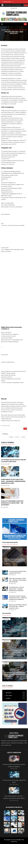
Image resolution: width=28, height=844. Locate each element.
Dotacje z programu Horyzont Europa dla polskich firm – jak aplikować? (12, 503)
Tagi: (25, 428)
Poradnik (5, 663)
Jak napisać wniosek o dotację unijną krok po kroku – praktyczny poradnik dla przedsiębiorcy (18, 597)
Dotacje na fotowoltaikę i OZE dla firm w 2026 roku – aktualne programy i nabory (18, 606)
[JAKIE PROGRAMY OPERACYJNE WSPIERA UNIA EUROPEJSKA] (14, 529)
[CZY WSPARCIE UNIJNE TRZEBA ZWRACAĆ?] (14, 19)
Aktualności (6, 548)
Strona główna (5, 29)
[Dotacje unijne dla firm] (14, 714)
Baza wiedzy (9, 695)
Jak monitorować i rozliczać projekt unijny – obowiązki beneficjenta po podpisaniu (16, 589)
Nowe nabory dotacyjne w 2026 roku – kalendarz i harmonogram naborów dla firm (13, 481)
